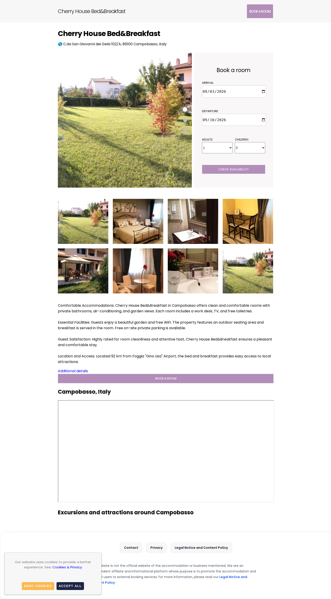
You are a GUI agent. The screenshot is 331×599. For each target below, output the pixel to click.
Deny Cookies (38, 586)
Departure (210, 111)
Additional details (73, 371)
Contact (131, 547)
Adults (207, 139)
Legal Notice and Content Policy (201, 547)
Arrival (207, 83)
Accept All (70, 586)
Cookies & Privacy (67, 567)
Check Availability (234, 169)
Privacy (156, 547)
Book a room (260, 11)
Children (241, 139)
